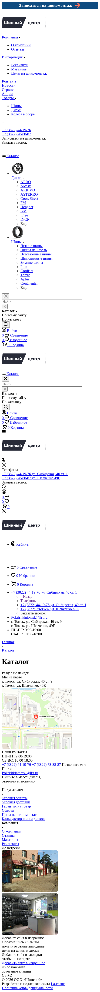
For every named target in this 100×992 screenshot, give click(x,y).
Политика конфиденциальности (27, 988)
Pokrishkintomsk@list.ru (29, 617)
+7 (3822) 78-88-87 (16, 134)
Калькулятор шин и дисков (23, 819)
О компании (21, 45)
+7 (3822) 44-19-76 (16, 130)
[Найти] (6, 324)
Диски (16, 110)
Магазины (19, 69)
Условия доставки (16, 802)
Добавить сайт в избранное (23, 963)
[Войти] (4, 492)
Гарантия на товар (16, 806)
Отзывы (17, 49)
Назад (27, 596)
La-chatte (58, 984)
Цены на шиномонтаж (29, 73)
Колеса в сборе (23, 114)
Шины (16, 106)
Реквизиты (19, 65)
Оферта (8, 810)
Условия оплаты (14, 798)
